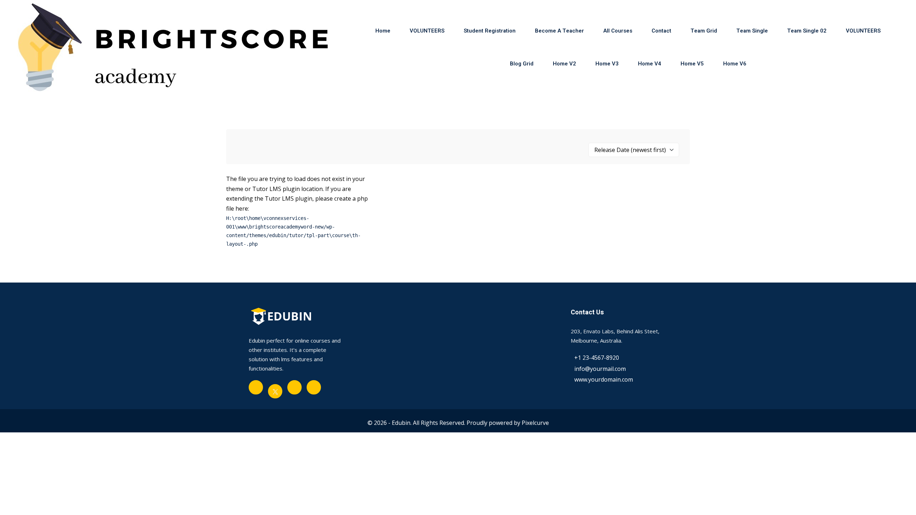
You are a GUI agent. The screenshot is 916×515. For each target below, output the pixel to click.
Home (382, 31)
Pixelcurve (535, 423)
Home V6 (734, 64)
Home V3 (607, 64)
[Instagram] (314, 387)
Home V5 (692, 64)
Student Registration (490, 31)
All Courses (617, 31)
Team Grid (704, 31)
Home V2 (564, 64)
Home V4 (649, 64)
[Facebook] (256, 387)
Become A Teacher (559, 31)
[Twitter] (275, 391)
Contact (661, 31)
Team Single (752, 31)
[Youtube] (294, 387)
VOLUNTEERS (427, 31)
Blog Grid (521, 64)
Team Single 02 (807, 31)
